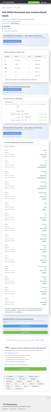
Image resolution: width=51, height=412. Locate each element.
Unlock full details (43, 114)
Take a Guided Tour (34, 2)
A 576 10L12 (44, 235)
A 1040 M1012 (43, 182)
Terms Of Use (21, 409)
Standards (9, 7)
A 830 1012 (44, 287)
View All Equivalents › (25, 326)
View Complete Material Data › (12, 41)
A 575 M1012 (44, 171)
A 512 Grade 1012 (42, 192)
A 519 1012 (44, 277)
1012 (46, 161)
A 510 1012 (44, 224)
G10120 (45, 150)
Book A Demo (25, 332)
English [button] (44, 2)
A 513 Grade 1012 (42, 266)
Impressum (5, 409)
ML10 (45, 203)
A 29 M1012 (44, 256)
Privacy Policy (13, 409)
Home (3, 7)
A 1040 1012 (44, 298)
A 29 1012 (44, 245)
